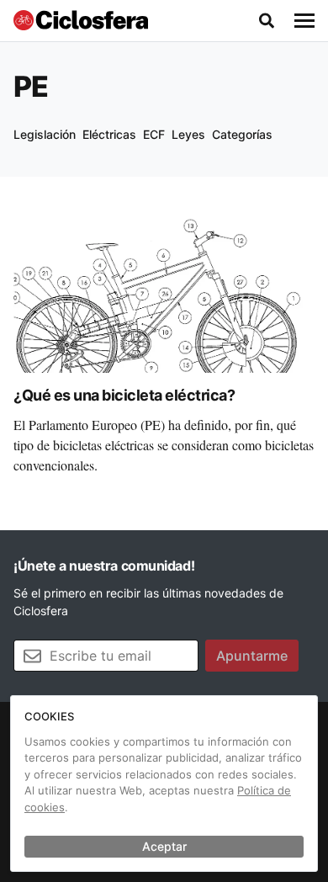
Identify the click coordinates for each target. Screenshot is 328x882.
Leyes (188, 134)
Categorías (242, 134)
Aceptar (164, 846)
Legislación (44, 134)
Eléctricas (109, 134)
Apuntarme (252, 655)
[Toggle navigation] (304, 21)
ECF (154, 134)
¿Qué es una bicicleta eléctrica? (124, 395)
